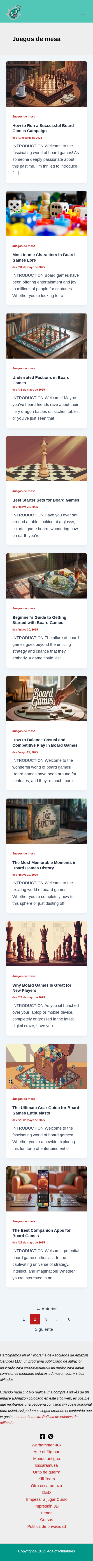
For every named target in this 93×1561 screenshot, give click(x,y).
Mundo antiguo (46, 1458)
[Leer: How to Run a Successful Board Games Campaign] (46, 83)
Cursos (46, 1519)
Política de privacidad (46, 1526)
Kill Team (46, 1478)
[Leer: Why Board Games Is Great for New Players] (46, 943)
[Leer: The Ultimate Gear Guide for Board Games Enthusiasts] (46, 1066)
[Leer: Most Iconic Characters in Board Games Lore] (46, 213)
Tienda (46, 1512)
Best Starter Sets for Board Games (45, 500)
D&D (46, 1492)
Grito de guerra (46, 1472)
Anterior (46, 1308)
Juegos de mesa (23, 116)
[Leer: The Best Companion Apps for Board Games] (46, 1188)
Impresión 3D (47, 1506)
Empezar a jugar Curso (46, 1499)
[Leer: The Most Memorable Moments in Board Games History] (46, 820)
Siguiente (46, 1329)
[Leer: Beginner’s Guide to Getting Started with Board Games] (46, 575)
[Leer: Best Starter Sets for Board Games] (46, 458)
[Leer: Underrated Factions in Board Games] (46, 335)
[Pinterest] (50, 1436)
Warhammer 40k (46, 1445)
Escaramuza (46, 1465)
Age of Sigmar (46, 1451)
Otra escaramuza (46, 1485)
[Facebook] (42, 1436)
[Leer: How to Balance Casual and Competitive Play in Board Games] (46, 698)
